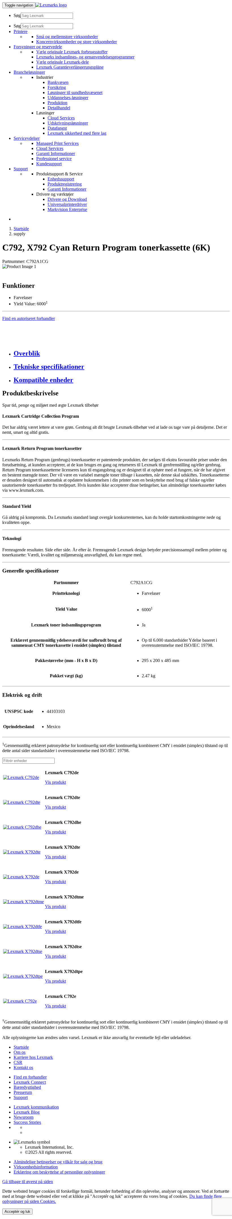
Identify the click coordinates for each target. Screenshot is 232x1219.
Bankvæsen (58, 82)
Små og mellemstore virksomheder (67, 36)
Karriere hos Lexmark (33, 1057)
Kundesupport (49, 163)
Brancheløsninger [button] (29, 72)
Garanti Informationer (55, 153)
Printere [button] (20, 31)
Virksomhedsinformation (36, 1166)
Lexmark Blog (27, 1112)
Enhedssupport (61, 179)
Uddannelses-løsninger (68, 97)
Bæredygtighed (27, 1087)
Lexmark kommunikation (36, 1107)
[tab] (122, 353)
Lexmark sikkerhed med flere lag (77, 133)
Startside (21, 228)
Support (21, 1097)
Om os (19, 1052)
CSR (18, 1062)
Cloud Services (61, 118)
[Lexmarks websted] (51, 5)
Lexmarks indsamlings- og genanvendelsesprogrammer (85, 57)
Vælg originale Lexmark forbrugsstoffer (72, 51)
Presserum (23, 1092)
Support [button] (21, 168)
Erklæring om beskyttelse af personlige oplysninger (59, 1172)
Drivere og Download (67, 199)
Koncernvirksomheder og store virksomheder (76, 41)
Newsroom (23, 1117)
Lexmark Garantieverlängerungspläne (70, 67)
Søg (17, 15)
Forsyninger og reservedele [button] (38, 46)
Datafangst (57, 128)
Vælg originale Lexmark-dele (62, 62)
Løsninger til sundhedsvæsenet (75, 92)
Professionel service (54, 158)
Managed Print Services (57, 143)
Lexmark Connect (30, 1082)
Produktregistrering (65, 184)
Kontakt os (23, 1067)
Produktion (57, 102)
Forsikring (57, 87)
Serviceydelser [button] (27, 138)
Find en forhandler (30, 1077)
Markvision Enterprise (67, 209)
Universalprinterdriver (67, 204)
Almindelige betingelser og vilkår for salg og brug (58, 1161)
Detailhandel (59, 107)
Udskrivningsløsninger (68, 123)
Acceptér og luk (17, 1211)
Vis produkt (55, 782)
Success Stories (27, 1122)
